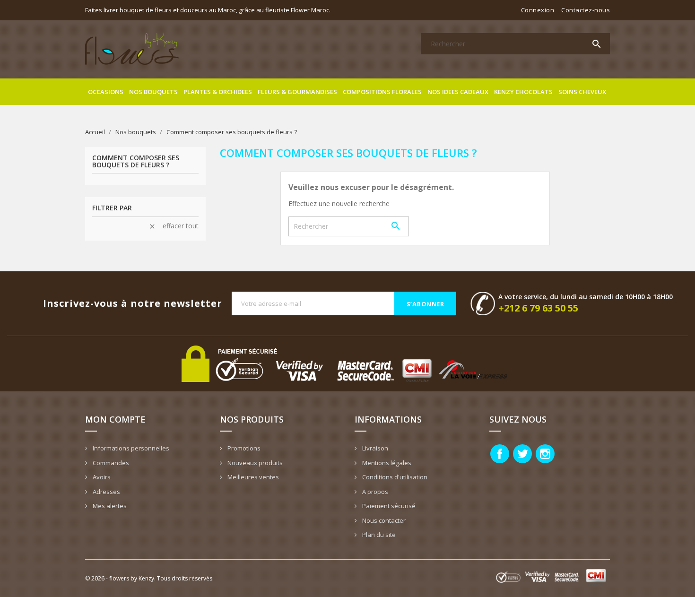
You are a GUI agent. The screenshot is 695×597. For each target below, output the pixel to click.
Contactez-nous (585, 10)
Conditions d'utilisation (394, 477)
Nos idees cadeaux (457, 91)
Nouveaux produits (254, 463)
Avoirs (101, 477)
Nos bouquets (153, 91)
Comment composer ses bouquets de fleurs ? (135, 161)
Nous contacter (383, 520)
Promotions (243, 448)
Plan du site (378, 534)
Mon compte (115, 419)
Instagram (545, 453)
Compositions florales (382, 91)
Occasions (105, 91)
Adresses (105, 491)
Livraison (374, 448)
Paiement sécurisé (388, 506)
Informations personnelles (130, 448)
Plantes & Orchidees (217, 91)
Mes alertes (109, 506)
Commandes (110, 463)
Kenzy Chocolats (523, 91)
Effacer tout (173, 226)
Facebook (499, 453)
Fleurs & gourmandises (297, 91)
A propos (374, 491)
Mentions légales (386, 463)
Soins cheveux (582, 91)
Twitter (522, 453)
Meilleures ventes (252, 477)
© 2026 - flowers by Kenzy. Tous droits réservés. (149, 578)
